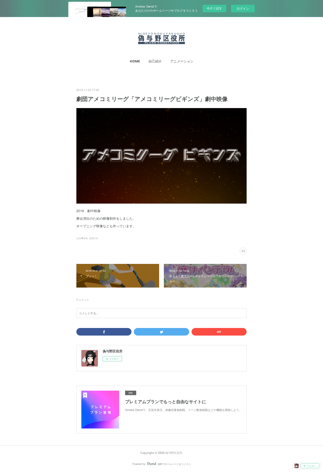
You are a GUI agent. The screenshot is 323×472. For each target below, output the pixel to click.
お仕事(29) (82, 238)
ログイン (243, 8)
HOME (135, 61)
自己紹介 (155, 61)
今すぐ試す (214, 8)
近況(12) (93, 238)
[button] (135, 61)
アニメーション (181, 61)
